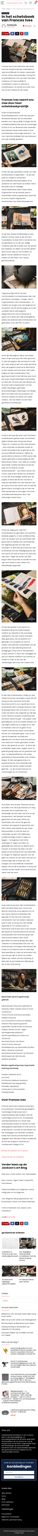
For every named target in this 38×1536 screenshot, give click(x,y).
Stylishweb (12, 25)
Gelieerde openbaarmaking (12, 1520)
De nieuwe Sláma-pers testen (26, 1280)
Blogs (3, 1499)
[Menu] (2, 3)
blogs (8, 9)
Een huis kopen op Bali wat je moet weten (18, 1323)
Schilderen (5, 13)
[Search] (25, 3)
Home (3, 9)
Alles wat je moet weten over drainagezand (19, 1320)
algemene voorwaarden (10, 1517)
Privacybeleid (6, 1514)
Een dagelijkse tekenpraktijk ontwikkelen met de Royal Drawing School (27, 1256)
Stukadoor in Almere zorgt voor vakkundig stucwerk (10, 1254)
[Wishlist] (30, 3)
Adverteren (6, 1505)
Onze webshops (7, 1502)
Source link (11, 1217)
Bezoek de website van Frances (15, 1150)
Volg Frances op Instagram (13, 1157)
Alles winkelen (7, 1493)
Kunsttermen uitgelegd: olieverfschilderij (8, 1281)
